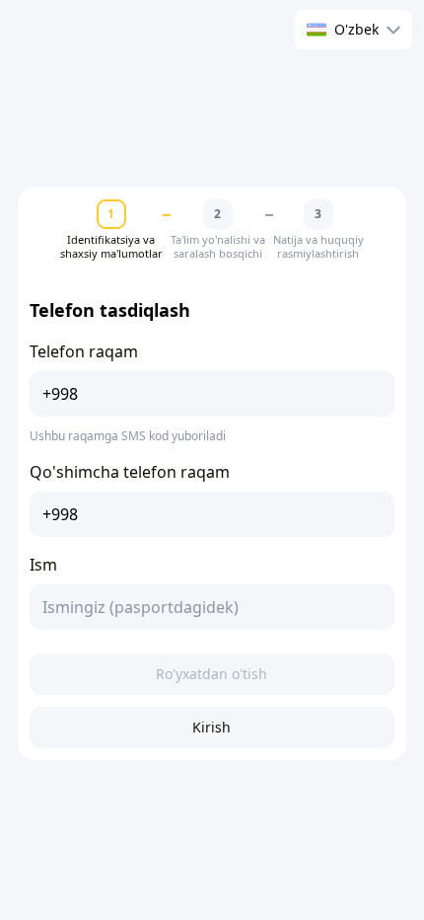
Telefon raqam (84, 351)
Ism (43, 564)
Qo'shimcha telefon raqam (130, 472)
